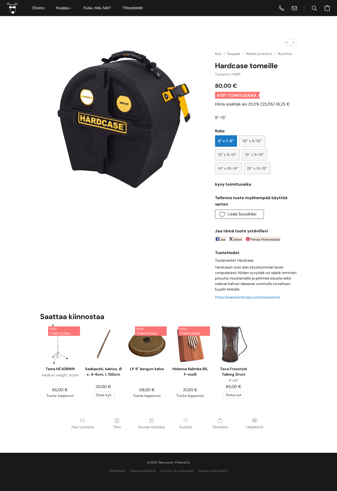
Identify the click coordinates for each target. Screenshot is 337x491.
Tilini (117, 427)
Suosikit (185, 427)
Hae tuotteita (83, 427)
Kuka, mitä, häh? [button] (97, 8)
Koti (218, 53)
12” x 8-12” (227, 154)
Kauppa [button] (63, 8)
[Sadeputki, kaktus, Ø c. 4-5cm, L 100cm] (103, 344)
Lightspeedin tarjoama (168, 479)
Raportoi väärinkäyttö (213, 471)
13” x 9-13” (254, 154)
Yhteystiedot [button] (132, 8)
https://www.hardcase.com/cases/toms (247, 297)
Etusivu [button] (39, 8)
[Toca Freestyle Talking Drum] (233, 344)
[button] (12, 8)
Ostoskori (220, 427)
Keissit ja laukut (259, 53)
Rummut (285, 53)
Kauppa (233, 53)
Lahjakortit (254, 427)
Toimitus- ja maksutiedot (177, 471)
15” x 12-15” (257, 168)
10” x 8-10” (252, 140)
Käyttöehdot (117, 471)
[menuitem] (287, 42)
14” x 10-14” (228, 168)
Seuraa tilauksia (151, 427)
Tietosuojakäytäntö (143, 471)
